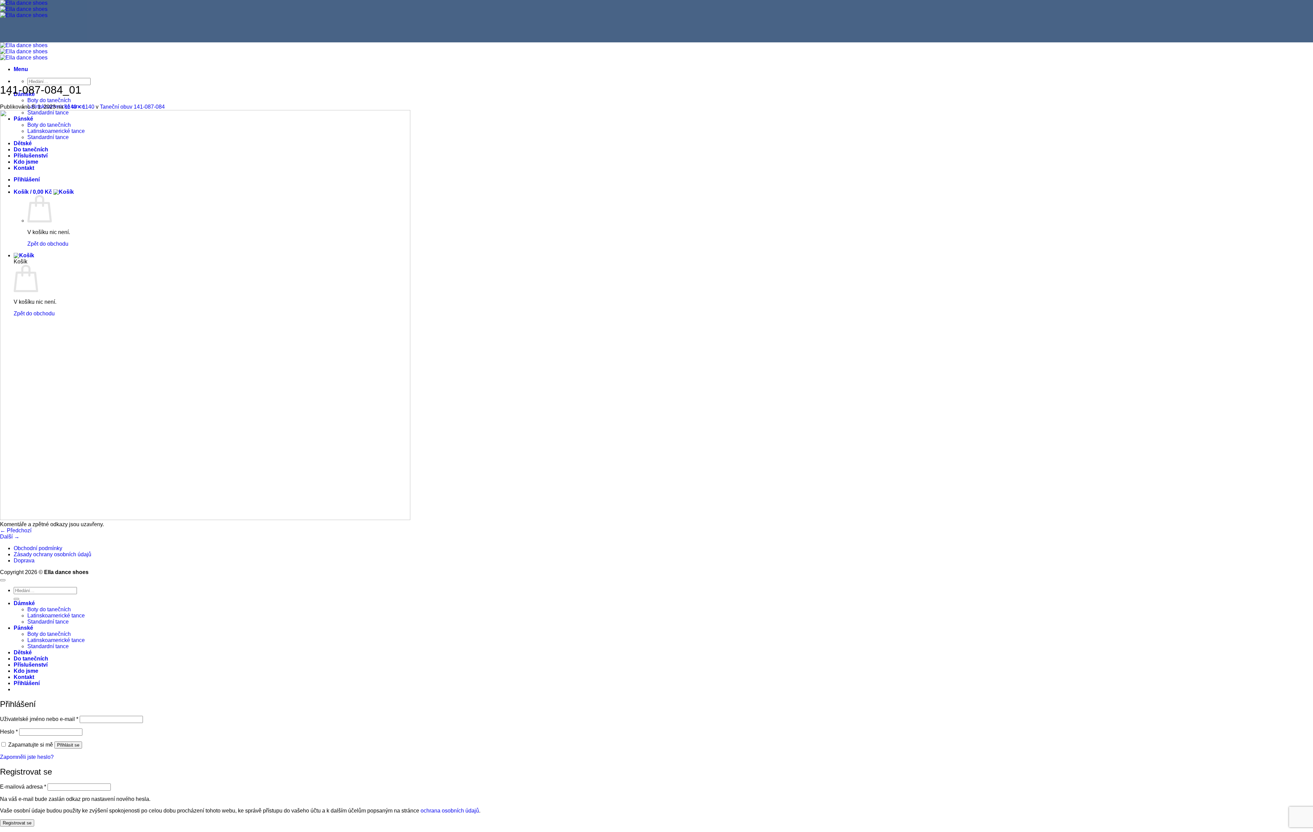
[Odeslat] (16, 599)
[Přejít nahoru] (2, 580)
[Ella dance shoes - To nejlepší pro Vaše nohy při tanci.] (24, 9)
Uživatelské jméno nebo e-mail (39, 719)
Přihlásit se (68, 745)
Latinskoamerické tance (56, 615)
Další (9, 537)
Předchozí (15, 530)
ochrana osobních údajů (450, 811)
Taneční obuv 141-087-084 (132, 107)
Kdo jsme (26, 671)
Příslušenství (31, 665)
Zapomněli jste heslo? (27, 757)
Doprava (24, 560)
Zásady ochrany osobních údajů (52, 554)
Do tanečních (31, 658)
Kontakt (24, 677)
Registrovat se (17, 823)
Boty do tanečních (49, 100)
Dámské (24, 603)
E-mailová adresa (23, 787)
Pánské (23, 628)
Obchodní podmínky (38, 548)
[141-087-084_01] (205, 518)
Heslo (9, 732)
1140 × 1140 (79, 107)
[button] (21, 69)
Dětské (23, 652)
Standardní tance (48, 622)
